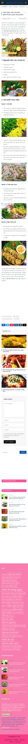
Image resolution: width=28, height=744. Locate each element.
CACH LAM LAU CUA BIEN (8, 724)
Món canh (21, 593)
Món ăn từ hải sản (6, 316)
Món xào (5, 616)
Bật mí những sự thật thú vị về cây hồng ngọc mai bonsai (17, 505)
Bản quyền (22, 739)
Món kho (15, 602)
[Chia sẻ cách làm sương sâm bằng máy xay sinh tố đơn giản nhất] (4, 496)
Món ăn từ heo (8, 629)
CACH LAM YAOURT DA (19, 723)
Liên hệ (11, 742)
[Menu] (3, 2)
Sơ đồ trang (17, 742)
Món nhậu (16, 319)
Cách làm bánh (14, 574)
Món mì (4, 606)
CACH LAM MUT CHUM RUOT (9, 718)
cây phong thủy (6, 583)
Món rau (13, 586)
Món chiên (18, 596)
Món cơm (4, 599)
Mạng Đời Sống (6, 18)
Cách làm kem (7, 577)
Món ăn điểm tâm (10, 643)
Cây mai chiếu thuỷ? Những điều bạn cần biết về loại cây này (17, 519)
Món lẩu (21, 602)
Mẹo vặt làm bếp (6, 646)
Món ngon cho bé (15, 605)
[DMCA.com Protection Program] (6, 714)
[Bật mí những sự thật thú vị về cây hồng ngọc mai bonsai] (4, 504)
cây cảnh (14, 580)
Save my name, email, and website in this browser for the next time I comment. (14, 435)
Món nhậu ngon (22, 18)
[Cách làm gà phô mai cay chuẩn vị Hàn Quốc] (14, 381)
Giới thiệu (16, 739)
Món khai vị (16, 316)
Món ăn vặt (8, 639)
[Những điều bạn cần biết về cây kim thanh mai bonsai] (4, 525)
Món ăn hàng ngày (12, 589)
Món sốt (20, 613)
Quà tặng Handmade (7, 649)
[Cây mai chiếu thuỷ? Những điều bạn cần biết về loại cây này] (4, 518)
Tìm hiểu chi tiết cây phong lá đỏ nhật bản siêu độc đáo (16, 512)
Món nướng (6, 613)
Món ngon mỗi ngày (7, 319)
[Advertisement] (14, 298)
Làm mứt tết (5, 586)
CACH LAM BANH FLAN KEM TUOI (15, 719)
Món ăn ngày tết (8, 622)
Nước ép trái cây (16, 646)
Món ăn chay (7, 619)
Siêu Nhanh (16, 729)
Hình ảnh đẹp (9, 729)
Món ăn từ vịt (19, 636)
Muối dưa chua (6, 593)
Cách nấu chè (6, 580)
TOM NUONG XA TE (7, 721)
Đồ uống (17, 649)
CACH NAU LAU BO (17, 721)
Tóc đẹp (4, 729)
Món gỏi (11, 599)
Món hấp (18, 599)
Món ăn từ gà (19, 625)
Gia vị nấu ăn (15, 583)
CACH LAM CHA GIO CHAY (11, 726)
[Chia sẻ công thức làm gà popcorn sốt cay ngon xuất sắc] (14, 361)
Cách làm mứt (16, 577)
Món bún (14, 593)
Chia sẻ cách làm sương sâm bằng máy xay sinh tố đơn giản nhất (17, 497)
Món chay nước (7, 596)
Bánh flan (4, 574)
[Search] (25, 2)
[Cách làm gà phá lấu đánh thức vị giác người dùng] (14, 341)
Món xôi (12, 616)
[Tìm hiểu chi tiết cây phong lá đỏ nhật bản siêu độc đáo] (4, 511)
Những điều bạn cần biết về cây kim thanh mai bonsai (17, 692)
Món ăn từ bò (7, 626)
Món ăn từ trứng (8, 636)
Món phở (14, 613)
